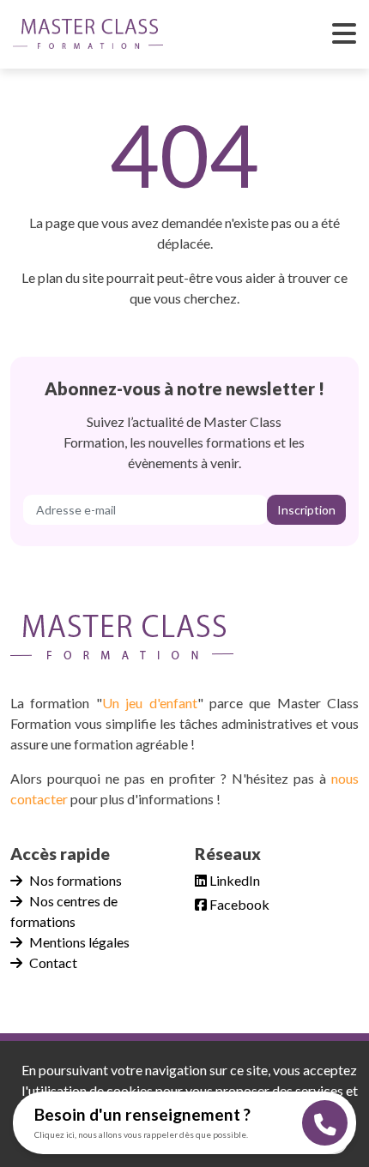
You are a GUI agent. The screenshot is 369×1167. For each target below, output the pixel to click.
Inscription (306, 509)
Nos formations (75, 880)
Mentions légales (79, 942)
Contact (53, 962)
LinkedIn (233, 880)
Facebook (238, 904)
